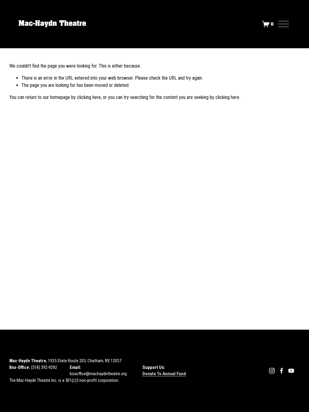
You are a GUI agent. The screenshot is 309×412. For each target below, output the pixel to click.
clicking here (89, 97)
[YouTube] (291, 371)
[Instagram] (272, 371)
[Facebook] (282, 371)
